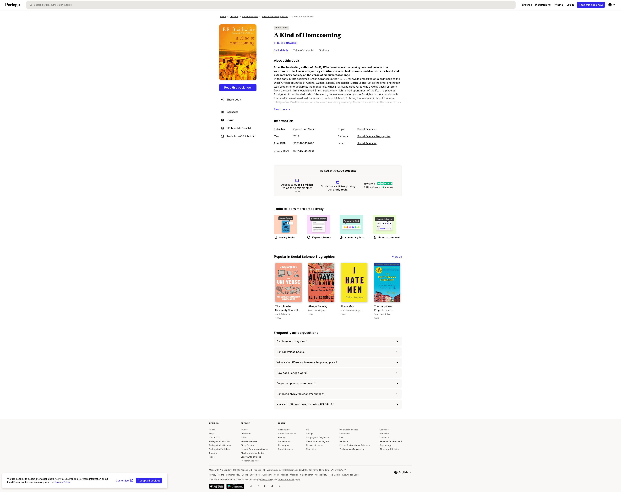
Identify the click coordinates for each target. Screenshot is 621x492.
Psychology (385, 445)
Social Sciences (366, 129)
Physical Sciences (314, 445)
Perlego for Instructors (219, 441)
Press (212, 457)
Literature (384, 437)
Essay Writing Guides (251, 457)
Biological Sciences (348, 430)
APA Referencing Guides (252, 453)
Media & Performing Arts (317, 441)
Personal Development (391, 441)
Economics (344, 433)
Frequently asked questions (296, 332)
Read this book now (591, 4)
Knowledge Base (249, 441)
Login (570, 4)
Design (309, 433)
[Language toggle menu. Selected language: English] (612, 5)
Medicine (343, 441)
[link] (288, 291)
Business (384, 430)
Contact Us (214, 437)
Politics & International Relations (354, 445)
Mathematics (284, 441)
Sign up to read (288, 299)
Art (307, 430)
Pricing (558, 4)
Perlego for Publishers (219, 449)
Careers (213, 453)
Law (341, 437)
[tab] (281, 51)
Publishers (246, 433)
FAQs (211, 433)
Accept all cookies (149, 480)
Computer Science (287, 433)
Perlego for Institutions (220, 445)
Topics (244, 430)
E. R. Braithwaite (285, 43)
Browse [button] (527, 4)
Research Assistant (250, 461)
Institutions (543, 4)
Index (243, 437)
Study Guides (247, 445)
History (281, 437)
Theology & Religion (389, 449)
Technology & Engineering (352, 449)
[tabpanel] (338, 106)
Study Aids (311, 449)
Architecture (284, 430)
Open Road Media (304, 129)
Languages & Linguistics (317, 437)
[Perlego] (12, 5)
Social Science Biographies (373, 136)
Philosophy (283, 445)
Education (384, 433)
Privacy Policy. (62, 482)
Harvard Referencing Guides (254, 449)
